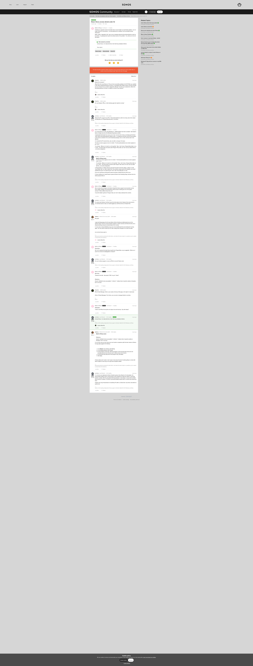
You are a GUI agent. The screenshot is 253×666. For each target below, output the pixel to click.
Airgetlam (97, 80)
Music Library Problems (146, 34)
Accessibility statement (135, 399)
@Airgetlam (97, 307)
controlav (97, 116)
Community (92, 16)
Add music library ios (146, 57)
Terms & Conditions (117, 399)
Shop (10, 4)
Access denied (106, 51)
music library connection (146, 26)
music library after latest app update (149, 22)
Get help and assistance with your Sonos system (106, 16)
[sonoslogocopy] (126, 4)
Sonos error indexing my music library (149, 30)
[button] (152, 12)
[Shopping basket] (239, 5)
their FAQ (98, 343)
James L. (97, 216)
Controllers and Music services (123, 16)
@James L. (97, 279)
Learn (17, 4)
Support (25, 4)
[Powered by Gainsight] (126, 397)
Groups (129, 11)
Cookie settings (126, 399)
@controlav (102, 222)
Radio (32, 4)
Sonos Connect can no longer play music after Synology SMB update (150, 42)
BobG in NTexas (98, 28)
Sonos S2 (113, 51)
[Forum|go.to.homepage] (101, 12)
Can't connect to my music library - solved (150, 38)
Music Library (98, 51)
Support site (135, 11)
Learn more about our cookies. (149, 657)
